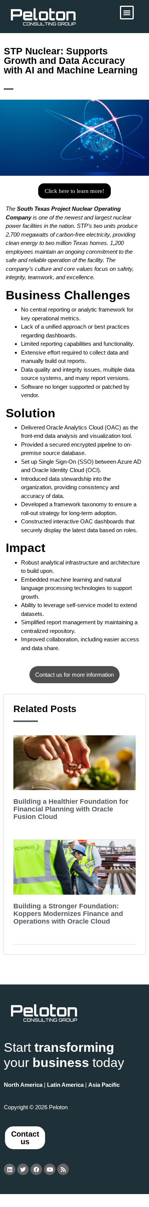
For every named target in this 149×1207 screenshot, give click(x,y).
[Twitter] (23, 1169)
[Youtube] (49, 1169)
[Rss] (63, 1169)
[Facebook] (36, 1169)
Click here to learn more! (74, 191)
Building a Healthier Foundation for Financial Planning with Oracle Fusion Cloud (70, 809)
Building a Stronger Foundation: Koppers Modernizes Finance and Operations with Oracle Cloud (68, 913)
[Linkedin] (9, 1169)
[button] (127, 12)
